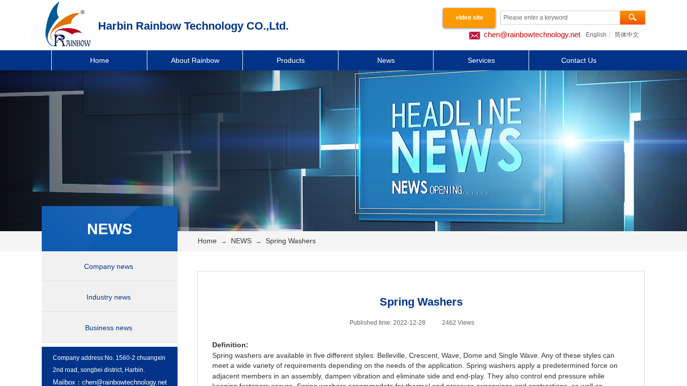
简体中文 (627, 34)
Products (291, 60)
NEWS (241, 241)
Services (481, 60)
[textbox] (560, 18)
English (596, 34)
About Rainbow (195, 60)
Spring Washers (291, 241)
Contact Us (578, 60)
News (386, 60)
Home (99, 60)
